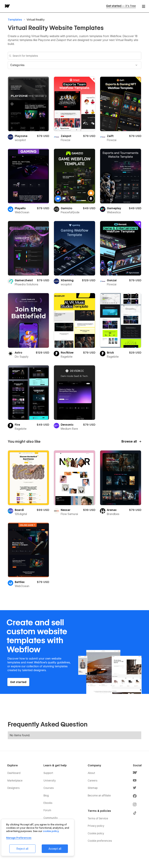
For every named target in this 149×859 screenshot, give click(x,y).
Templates (15, 19)
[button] (74, 65)
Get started (121, 6)
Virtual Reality (36, 19)
